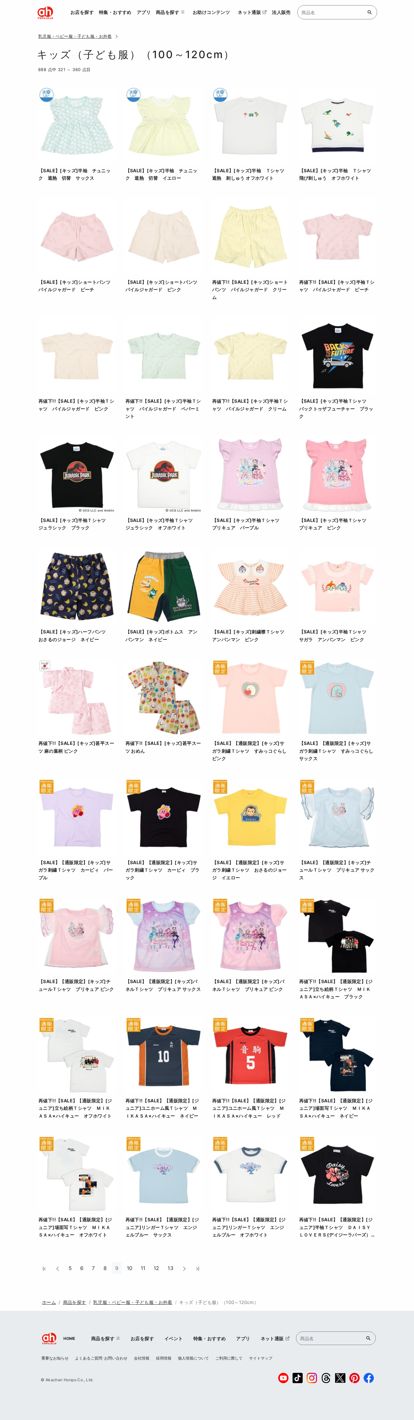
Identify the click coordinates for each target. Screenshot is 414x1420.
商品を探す (74, 1302)
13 (170, 1268)
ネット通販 (249, 12)
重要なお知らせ (55, 1358)
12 (156, 1268)
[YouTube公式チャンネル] (283, 1378)
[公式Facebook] (369, 1378)
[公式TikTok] (297, 1378)
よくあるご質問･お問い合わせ (101, 1358)
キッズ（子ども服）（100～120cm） (218, 1302)
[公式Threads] (326, 1378)
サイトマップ (260, 1358)
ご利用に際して (229, 1358)
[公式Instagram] (312, 1378)
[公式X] (340, 1378)
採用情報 (163, 1358)
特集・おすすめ (115, 12)
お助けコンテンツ (211, 12)
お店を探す (82, 12)
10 (130, 1268)
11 (143, 1268)
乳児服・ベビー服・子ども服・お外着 (75, 36)
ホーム (49, 1302)
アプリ (144, 12)
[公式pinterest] (354, 1378)
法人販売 (281, 12)
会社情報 (141, 1358)
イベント (173, 1338)
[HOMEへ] (45, 12)
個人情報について (193, 1358)
